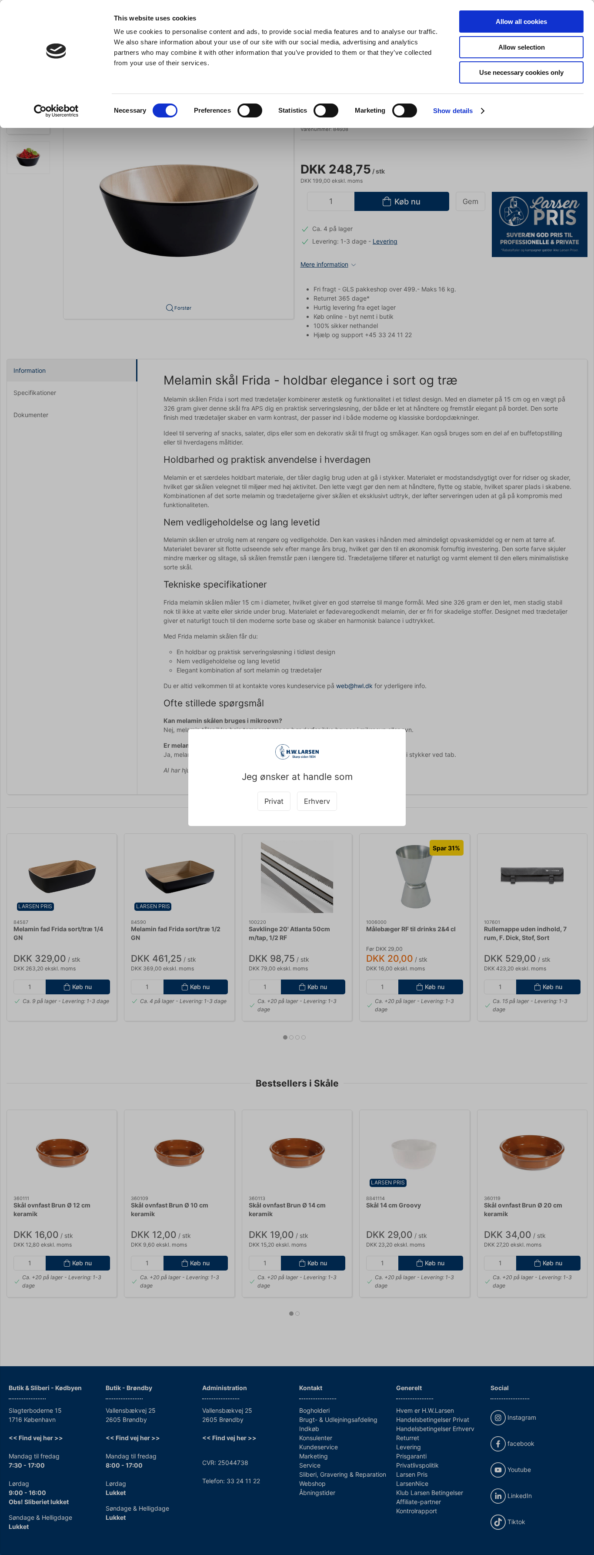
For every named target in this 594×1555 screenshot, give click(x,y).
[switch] (249, 110)
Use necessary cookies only (521, 72)
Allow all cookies (521, 21)
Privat (274, 801)
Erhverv (317, 801)
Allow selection (521, 47)
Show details (453, 110)
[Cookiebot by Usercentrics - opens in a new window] (56, 110)
